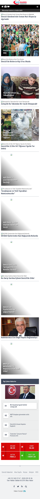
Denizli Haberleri (7, 472)
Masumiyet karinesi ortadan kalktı (12, 10)
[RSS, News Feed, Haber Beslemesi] (22, 486)
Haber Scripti (18, 491)
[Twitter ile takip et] (18, 486)
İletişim (31, 472)
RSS (37, 472)
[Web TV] (8, 7)
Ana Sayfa (17, 472)
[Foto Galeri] (5, 7)
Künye (25, 472)
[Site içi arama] (26, 486)
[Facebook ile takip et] (14, 486)
